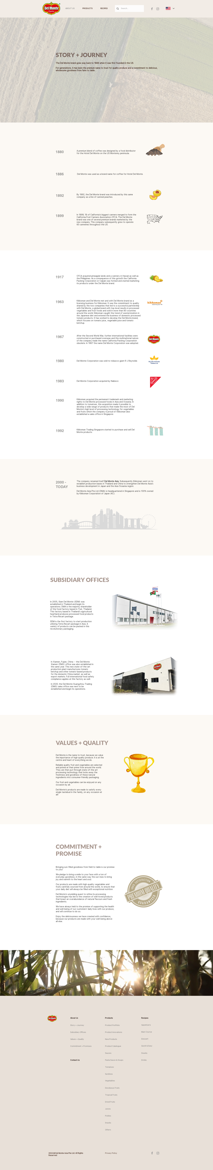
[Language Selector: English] (169, 8)
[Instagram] (158, 9)
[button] (75, 1018)
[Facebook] (152, 9)
